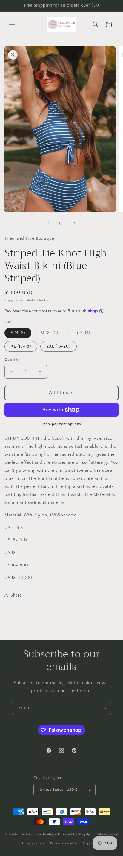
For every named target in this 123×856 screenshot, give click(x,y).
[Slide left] (48, 223)
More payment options (61, 424)
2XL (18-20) (58, 346)
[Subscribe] (104, 708)
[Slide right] (74, 223)
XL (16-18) (21, 346)
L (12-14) (84, 334)
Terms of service (63, 843)
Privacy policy (32, 843)
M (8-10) (52, 334)
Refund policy (107, 834)
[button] (12, 24)
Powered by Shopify (74, 834)
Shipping (10, 300)
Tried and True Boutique (38, 834)
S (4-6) (18, 333)
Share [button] (16, 595)
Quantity (12, 359)
